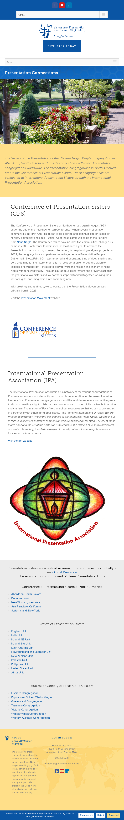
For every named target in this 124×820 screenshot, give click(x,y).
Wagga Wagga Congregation (28, 713)
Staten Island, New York (25, 610)
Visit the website (20, 440)
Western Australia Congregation (30, 718)
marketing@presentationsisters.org (62, 763)
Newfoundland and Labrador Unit (31, 652)
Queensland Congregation (27, 701)
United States (19, 668)
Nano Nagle (24, 242)
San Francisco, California (26, 606)
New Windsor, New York (25, 602)
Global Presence (64, 572)
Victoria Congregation (24, 709)
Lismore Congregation (24, 693)
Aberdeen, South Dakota (26, 594)
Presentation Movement (36, 298)
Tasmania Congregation (25, 705)
